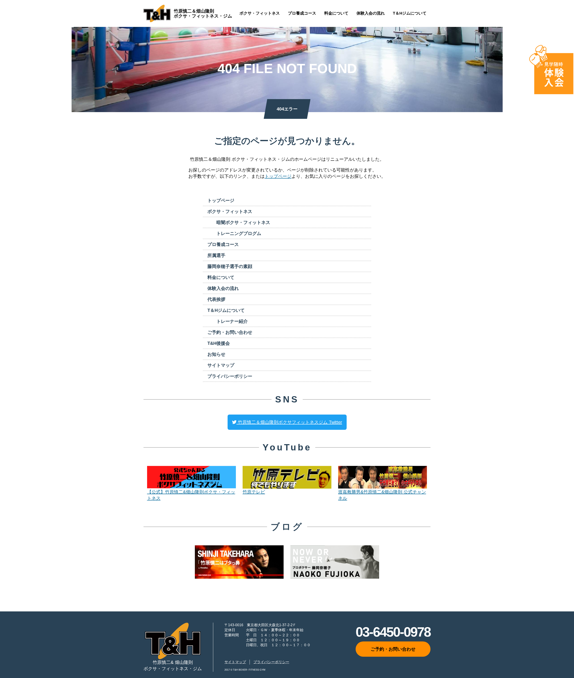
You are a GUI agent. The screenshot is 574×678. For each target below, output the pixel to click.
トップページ (541, 29)
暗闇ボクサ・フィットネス (243, 222)
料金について (336, 13)
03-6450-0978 (393, 631)
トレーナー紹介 (232, 321)
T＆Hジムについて (409, 13)
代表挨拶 (216, 299)
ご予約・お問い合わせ (229, 332)
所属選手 (216, 255)
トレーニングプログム (238, 233)
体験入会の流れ (371, 13)
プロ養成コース (302, 13)
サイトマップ (220, 365)
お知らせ (216, 354)
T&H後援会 (218, 343)
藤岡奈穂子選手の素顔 (229, 266)
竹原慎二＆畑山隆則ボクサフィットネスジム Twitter (289, 422)
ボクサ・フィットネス (259, 13)
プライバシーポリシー (229, 376)
